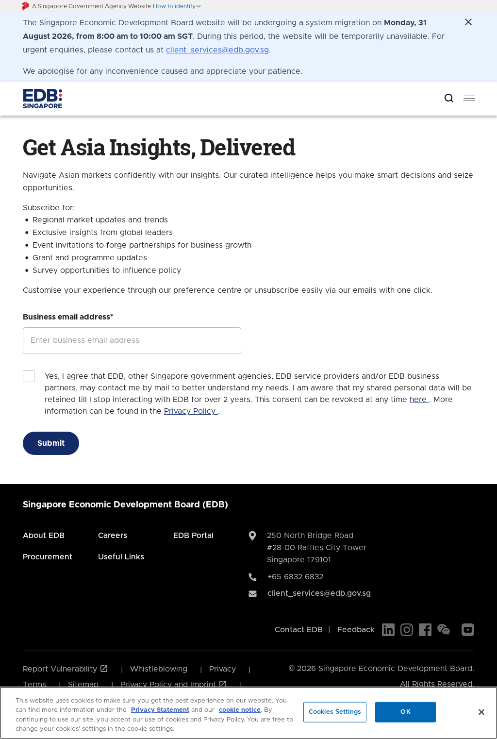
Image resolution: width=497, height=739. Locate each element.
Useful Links (121, 557)
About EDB (44, 535)
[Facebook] (425, 629)
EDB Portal (193, 535)
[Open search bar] (449, 98)
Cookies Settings (335, 712)
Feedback (356, 630)
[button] (177, 6)
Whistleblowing (158, 669)
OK (405, 712)
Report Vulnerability (61, 669)
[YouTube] (468, 629)
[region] (248, 713)
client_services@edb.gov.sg (217, 50)
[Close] (481, 711)
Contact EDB (299, 630)
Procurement (47, 557)
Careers (112, 535)
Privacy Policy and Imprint (169, 685)
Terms (34, 685)
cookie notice (240, 710)
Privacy (222, 669)
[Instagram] (406, 629)
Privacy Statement (160, 710)
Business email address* (68, 317)
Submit (51, 443)
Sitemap (83, 685)
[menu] (469, 98)
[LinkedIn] (388, 629)
